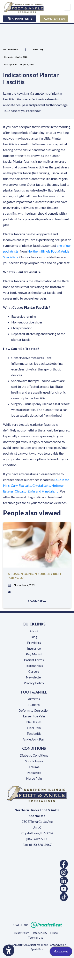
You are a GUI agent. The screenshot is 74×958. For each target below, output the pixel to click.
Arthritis (34, 699)
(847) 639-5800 (56, 18)
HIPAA (54, 932)
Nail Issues (34, 722)
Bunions (34, 704)
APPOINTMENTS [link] (21, 18)
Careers (33, 671)
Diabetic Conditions (34, 755)
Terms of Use (35, 937)
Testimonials (34, 666)
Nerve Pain (34, 778)
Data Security (39, 932)
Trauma (34, 767)
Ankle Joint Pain (34, 739)
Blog (34, 637)
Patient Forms (34, 660)
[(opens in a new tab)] (37, 864)
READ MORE (35, 601)
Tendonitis (34, 733)
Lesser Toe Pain (34, 716)
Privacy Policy (34, 683)
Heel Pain (34, 728)
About (33, 631)
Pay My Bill (34, 654)
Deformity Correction (33, 710)
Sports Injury (34, 761)
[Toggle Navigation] (67, 7)
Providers (34, 642)
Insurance (34, 648)
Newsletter (34, 677)
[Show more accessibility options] (9, 950)
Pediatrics (34, 773)
